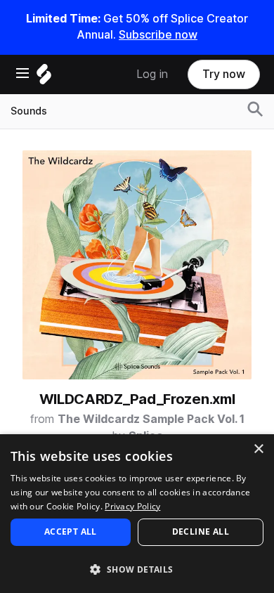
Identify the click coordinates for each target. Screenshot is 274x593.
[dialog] (137, 513)
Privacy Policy (132, 506)
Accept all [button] (70, 531)
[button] (137, 569)
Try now (223, 74)
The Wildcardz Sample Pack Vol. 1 (151, 419)
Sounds (29, 111)
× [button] (258, 449)
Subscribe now (158, 34)
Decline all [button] (200, 531)
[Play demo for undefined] (137, 265)
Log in (152, 74)
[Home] (44, 78)
